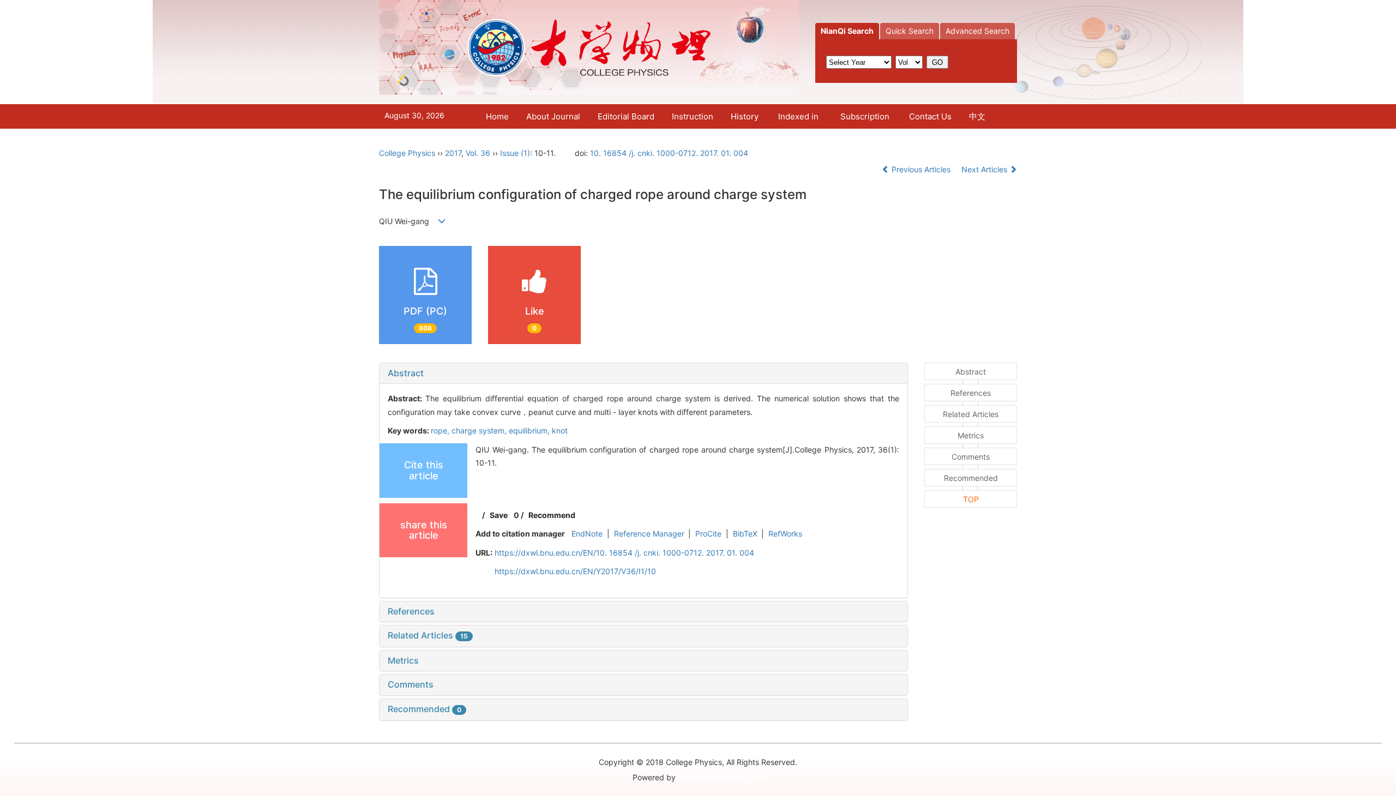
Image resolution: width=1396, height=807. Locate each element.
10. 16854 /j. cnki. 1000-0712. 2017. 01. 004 (669, 153)
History (745, 116)
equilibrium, (530, 430)
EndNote (587, 533)
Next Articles (985, 169)
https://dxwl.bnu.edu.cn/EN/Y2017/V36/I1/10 (575, 571)
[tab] (643, 373)
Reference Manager (649, 533)
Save (499, 515)
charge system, (480, 430)
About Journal (553, 116)
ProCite (708, 533)
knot (560, 430)
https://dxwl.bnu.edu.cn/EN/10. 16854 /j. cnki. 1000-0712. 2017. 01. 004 (624, 552)
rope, (441, 430)
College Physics (407, 153)
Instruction (692, 116)
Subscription (864, 116)
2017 (453, 153)
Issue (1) (515, 153)
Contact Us (930, 116)
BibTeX (745, 533)
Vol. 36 (478, 153)
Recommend (551, 515)
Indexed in (798, 116)
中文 (977, 116)
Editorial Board (626, 116)
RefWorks (785, 533)
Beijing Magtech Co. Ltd (720, 777)
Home (497, 116)
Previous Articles (921, 169)
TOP (971, 499)
